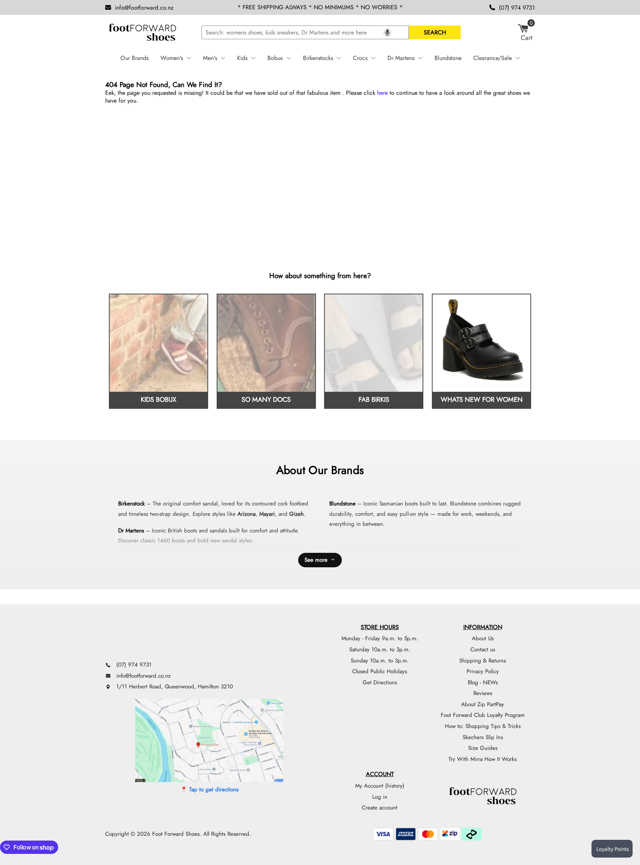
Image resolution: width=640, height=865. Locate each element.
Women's (171, 58)
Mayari (267, 514)
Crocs (360, 58)
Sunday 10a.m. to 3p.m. (380, 661)
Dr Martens (400, 58)
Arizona (246, 514)
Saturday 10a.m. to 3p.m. (379, 649)
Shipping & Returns (482, 661)
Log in (379, 797)
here (382, 92)
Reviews (482, 693)
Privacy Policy (483, 671)
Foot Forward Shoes (176, 834)
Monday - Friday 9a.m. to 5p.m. (379, 638)
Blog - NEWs (483, 682)
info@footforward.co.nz (144, 7)
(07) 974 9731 (517, 7)
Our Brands (134, 58)
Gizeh (296, 514)
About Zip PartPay (482, 704)
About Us (483, 638)
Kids (242, 58)
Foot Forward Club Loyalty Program (483, 715)
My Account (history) (379, 786)
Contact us (482, 649)
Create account (379, 808)
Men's (210, 58)
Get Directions (380, 682)
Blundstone (447, 58)
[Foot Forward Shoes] (142, 32)
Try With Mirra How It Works (483, 759)
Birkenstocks (318, 58)
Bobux (275, 58)
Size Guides (482, 748)
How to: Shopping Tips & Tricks (483, 726)
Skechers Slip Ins (483, 737)
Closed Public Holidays (379, 671)
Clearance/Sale (492, 58)
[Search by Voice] (387, 32)
